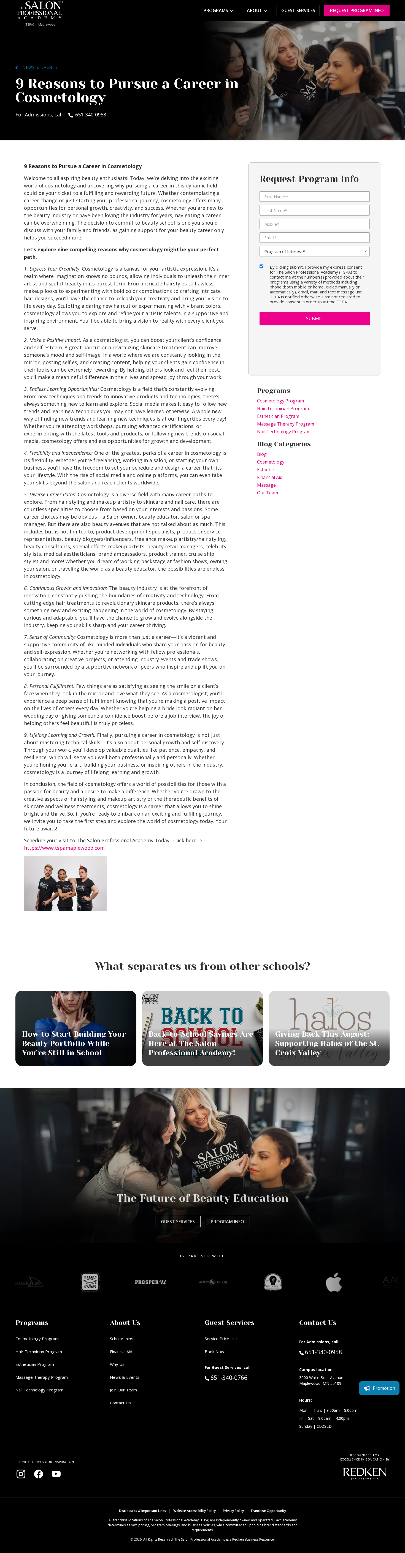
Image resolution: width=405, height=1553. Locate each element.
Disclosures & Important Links (142, 1510)
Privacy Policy (233, 1510)
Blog (262, 454)
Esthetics (266, 470)
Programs (216, 10)
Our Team (267, 493)
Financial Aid (269, 477)
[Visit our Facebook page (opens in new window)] (38, 1474)
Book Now (214, 1351)
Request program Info (357, 10)
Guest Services (298, 10)
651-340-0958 (323, 1352)
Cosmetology (270, 462)
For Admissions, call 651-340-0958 (60, 114)
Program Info (227, 1222)
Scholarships (121, 1338)
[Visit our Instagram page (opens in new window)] (20, 1474)
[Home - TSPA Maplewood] (40, 10)
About (254, 10)
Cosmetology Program (280, 401)
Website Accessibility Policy (194, 1510)
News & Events (38, 67)
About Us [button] (125, 1322)
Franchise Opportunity (268, 1510)
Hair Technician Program (283, 408)
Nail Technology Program (283, 432)
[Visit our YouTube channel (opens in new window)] (56, 1474)
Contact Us (120, 1402)
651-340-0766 (240, 1378)
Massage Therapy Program (285, 424)
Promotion (384, 1388)
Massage (266, 485)
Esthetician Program (278, 416)
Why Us (117, 1364)
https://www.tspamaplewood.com (64, 847)
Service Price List (221, 1338)
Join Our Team (123, 1390)
